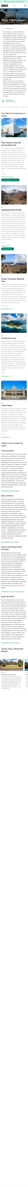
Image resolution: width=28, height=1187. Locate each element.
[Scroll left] (2, 655)
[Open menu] (25, 5)
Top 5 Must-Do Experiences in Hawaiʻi (10, 107)
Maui (16, 542)
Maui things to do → (6, 245)
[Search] (14, 5)
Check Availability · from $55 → (10, 180)
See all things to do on (8, 491)
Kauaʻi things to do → (6, 376)
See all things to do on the (9, 591)
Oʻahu (17, 491)
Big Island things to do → (7, 309)
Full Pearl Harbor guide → (7, 176)
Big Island (20, 591)
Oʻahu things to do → (6, 437)
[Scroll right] (6, 655)
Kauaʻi (16, 642)
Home (2, 28)
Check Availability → (7, 249)
